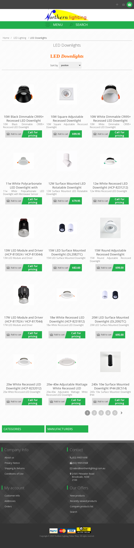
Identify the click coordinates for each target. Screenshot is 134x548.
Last (128, 413)
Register (117, 4)
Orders (8, 506)
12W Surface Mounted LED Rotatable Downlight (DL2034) (67, 187)
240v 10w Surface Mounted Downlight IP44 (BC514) (110, 386)
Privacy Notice (12, 462)
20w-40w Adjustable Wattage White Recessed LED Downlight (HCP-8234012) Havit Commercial (67, 390)
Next (121, 413)
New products (77, 495)
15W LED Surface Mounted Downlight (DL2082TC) (67, 252)
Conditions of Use (14, 473)
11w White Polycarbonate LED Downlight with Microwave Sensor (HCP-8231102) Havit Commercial (24, 189)
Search (73, 511)
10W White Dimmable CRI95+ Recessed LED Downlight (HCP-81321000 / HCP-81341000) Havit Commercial (110, 122)
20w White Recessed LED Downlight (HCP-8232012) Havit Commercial (23, 388)
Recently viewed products (83, 501)
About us (9, 457)
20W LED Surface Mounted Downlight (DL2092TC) (110, 319)
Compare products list (81, 506)
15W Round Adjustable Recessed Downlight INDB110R (110, 254)
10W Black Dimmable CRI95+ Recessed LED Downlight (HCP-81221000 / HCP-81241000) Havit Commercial (24, 122)
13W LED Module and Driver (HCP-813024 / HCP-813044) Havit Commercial (23, 254)
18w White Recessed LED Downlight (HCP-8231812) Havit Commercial (67, 321)
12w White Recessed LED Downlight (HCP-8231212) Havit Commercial (110, 187)
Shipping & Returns (15, 468)
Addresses (10, 501)
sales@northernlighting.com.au (89, 468)
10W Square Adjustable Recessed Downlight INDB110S (67, 120)
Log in (123, 4)
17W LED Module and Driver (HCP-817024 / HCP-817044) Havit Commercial (23, 321)
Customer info (12, 495)
